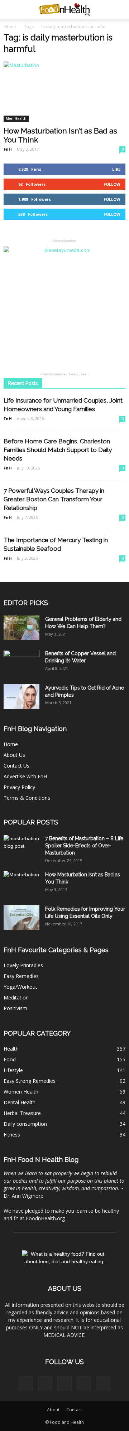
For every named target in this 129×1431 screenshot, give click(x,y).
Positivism (15, 1008)
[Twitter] (103, 1383)
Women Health (21, 1091)
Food (10, 1059)
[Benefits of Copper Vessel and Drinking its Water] (21, 662)
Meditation (16, 997)
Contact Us (16, 765)
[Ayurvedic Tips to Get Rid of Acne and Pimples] (21, 696)
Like (116, 169)
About (53, 1410)
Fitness (12, 1134)
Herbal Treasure (22, 1113)
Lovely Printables (23, 965)
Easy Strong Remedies (30, 1080)
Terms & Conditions (27, 797)
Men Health (16, 118)
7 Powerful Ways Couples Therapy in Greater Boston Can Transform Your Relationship (54, 499)
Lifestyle (13, 1070)
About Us (14, 754)
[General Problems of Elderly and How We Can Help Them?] (21, 627)
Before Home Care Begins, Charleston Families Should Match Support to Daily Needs (58, 450)
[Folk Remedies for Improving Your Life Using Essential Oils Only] (21, 917)
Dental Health (19, 1102)
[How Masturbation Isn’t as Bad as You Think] (64, 92)
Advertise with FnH (25, 776)
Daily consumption (25, 1123)
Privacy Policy (19, 787)
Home (10, 27)
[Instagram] (64, 1383)
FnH (8, 149)
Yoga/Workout (20, 986)
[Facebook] (26, 1383)
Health (11, 1048)
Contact (74, 1410)
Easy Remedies (21, 976)
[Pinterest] (84, 1383)
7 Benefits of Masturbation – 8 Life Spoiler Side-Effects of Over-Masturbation (84, 846)
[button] (119, 9)
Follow (112, 184)
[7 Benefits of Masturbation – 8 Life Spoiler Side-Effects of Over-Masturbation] (21, 847)
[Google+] (45, 1383)
